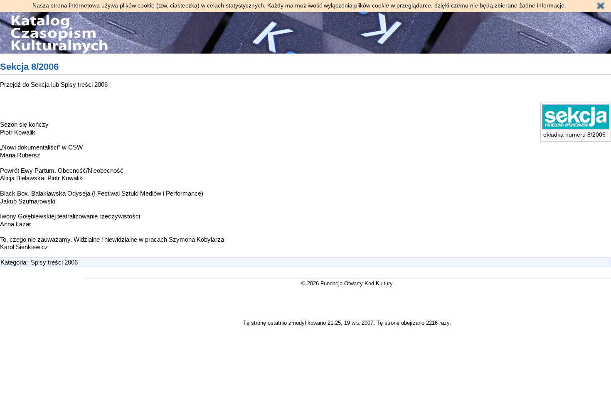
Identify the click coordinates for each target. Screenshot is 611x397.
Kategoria (13, 262)
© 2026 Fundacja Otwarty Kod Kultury (347, 283)
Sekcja (41, 84)
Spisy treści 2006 (84, 84)
